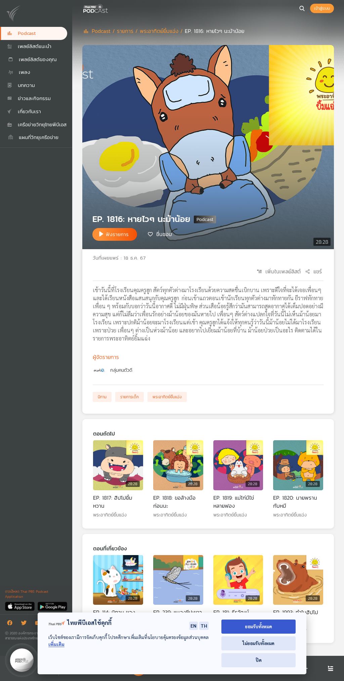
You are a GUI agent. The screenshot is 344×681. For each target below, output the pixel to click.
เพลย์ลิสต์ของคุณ (37, 59)
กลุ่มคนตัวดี (121, 370)
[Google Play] (52, 605)
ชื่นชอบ (164, 234)
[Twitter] (25, 624)
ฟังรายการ (117, 234)
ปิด (259, 660)
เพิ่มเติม (56, 644)
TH (204, 626)
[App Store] (20, 605)
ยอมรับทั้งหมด (258, 626)
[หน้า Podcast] (109, 8)
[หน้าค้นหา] (302, 8)
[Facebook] (11, 624)
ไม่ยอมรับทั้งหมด (258, 643)
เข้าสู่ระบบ (322, 8)
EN (193, 626)
